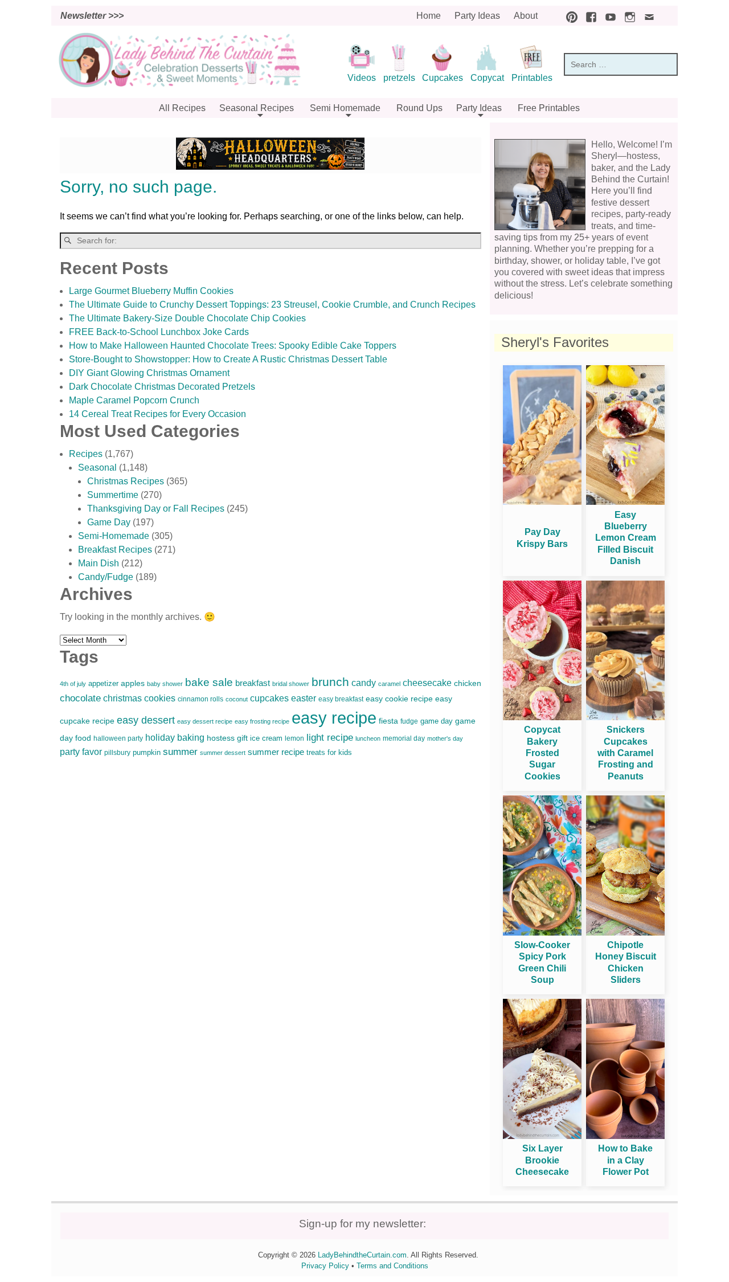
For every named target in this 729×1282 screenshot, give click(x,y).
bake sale (209, 682)
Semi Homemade (345, 108)
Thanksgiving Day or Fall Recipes (155, 508)
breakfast (252, 683)
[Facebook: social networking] (588, 16)
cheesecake (427, 682)
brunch (330, 682)
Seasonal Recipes (256, 108)
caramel (389, 683)
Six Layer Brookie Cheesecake (542, 1160)
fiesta (388, 721)
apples (133, 683)
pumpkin (147, 753)
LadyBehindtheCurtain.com (362, 1255)
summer (180, 751)
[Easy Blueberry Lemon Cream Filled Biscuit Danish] (625, 502)
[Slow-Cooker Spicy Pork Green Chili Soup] (542, 932)
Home (428, 16)
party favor (81, 752)
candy (363, 682)
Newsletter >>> (92, 16)
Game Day (108, 522)
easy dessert (146, 720)
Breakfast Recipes (115, 549)
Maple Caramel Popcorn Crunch (134, 400)
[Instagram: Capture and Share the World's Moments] (627, 16)
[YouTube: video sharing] (607, 16)
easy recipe (334, 717)
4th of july (73, 683)
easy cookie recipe (399, 698)
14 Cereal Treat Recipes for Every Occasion (157, 414)
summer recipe (276, 752)
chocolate (80, 698)
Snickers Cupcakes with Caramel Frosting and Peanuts (625, 753)
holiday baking (174, 737)
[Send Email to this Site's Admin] (646, 16)
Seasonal (97, 467)
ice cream (266, 738)
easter (303, 698)
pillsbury (117, 753)
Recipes (86, 454)
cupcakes (269, 698)
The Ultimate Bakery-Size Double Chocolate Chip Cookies (187, 318)
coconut (237, 699)
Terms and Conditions (392, 1265)
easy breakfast (340, 699)
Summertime (112, 495)
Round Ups (419, 108)
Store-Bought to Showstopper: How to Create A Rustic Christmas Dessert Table (228, 359)
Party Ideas (477, 16)
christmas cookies (139, 698)
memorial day (404, 738)
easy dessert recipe (204, 721)
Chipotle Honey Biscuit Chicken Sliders (625, 962)
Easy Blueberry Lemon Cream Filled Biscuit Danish (625, 538)
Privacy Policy (325, 1265)
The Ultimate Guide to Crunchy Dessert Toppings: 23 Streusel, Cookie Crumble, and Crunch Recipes (272, 304)
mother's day (445, 738)
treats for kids (329, 752)
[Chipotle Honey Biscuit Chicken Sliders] (625, 932)
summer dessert (222, 752)
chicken (467, 683)
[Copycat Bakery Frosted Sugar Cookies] (542, 717)
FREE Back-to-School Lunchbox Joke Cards (159, 332)
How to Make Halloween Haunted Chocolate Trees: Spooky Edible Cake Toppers (232, 345)
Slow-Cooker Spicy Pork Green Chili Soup (542, 962)
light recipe (329, 737)
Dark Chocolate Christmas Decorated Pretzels (162, 386)
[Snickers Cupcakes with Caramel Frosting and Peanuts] (625, 717)
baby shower (165, 683)
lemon (294, 738)
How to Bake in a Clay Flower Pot (625, 1160)
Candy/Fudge (105, 577)
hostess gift (227, 738)
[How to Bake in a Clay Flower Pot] (625, 1136)
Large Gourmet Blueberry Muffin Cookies (151, 291)
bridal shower (290, 683)
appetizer (103, 683)
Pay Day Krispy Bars (542, 537)
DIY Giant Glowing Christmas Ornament (149, 373)
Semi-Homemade (113, 536)
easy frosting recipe (262, 721)
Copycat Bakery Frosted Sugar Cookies (542, 753)
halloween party (118, 738)
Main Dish (98, 563)
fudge (409, 721)
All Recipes (182, 108)
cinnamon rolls (200, 699)
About (526, 16)
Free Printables (549, 108)
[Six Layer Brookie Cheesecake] (542, 1136)
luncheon (367, 738)
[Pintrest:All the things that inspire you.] (569, 16)
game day (436, 721)
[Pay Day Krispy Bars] (542, 502)
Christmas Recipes (125, 481)
